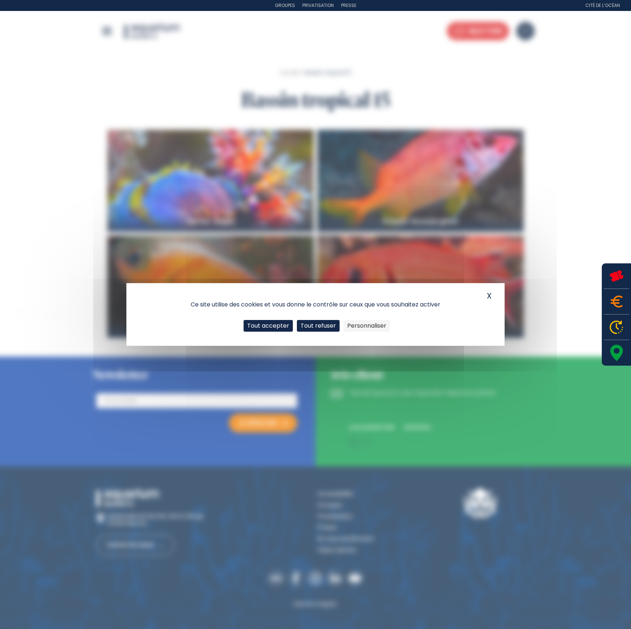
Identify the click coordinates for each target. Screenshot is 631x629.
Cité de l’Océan (602, 5)
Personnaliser (366, 325)
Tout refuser (318, 325)
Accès (616, 353)
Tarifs (616, 301)
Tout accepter (268, 325)
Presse (348, 5)
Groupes (285, 5)
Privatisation (318, 5)
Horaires (616, 327)
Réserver (616, 276)
